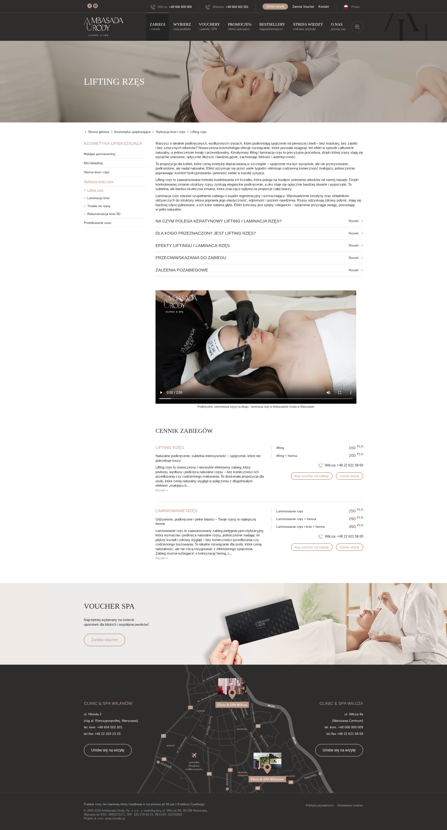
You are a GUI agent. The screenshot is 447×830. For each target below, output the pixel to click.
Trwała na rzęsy (99, 206)
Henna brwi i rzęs (96, 172)
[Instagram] (95, 5)
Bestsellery (272, 26)
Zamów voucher (104, 640)
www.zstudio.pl (115, 818)
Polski (355, 7)
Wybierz (182, 26)
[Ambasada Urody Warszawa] (103, 26)
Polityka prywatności (320, 805)
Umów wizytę (275, 6)
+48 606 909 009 (180, 7)
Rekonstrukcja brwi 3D (103, 214)
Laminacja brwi (98, 198)
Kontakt (323, 6)
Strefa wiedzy (308, 26)
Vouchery (209, 26)
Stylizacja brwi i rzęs (98, 181)
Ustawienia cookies (350, 805)
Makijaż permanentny (99, 154)
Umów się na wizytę (107, 750)
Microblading (93, 163)
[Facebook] (89, 5)
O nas (338, 26)
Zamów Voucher (303, 6)
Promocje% (239, 26)
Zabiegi (157, 26)
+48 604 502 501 (237, 7)
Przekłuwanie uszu (97, 223)
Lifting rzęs (95, 190)
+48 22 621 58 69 (350, 465)
